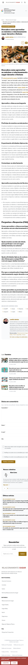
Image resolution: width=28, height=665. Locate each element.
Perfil (14, 334)
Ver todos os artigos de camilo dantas (18, 337)
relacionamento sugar (10, 78)
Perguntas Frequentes (8, 632)
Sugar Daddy (5, 604)
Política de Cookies (6, 655)
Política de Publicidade (17, 655)
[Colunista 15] (23, 488)
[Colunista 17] (25, 488)
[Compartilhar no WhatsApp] (26, 43)
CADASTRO (6, 663)
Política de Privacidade (7, 645)
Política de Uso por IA (18, 645)
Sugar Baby (19, 334)
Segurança (4, 616)
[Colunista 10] (17, 488)
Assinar (22, 554)
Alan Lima (13, 472)
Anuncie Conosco (6, 581)
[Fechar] (26, 11)
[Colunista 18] (26, 488)
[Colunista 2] (8, 488)
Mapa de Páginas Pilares (8, 624)
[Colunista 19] (27, 488)
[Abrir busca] (25, 2)
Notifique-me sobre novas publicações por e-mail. (15, 457)
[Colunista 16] (24, 488)
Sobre (3, 589)
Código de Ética (5, 651)
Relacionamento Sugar (11, 19)
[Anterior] (4, 488)
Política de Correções (6, 648)
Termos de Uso (14, 651)
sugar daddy (22, 87)
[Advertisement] (20, 10)
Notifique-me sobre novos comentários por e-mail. (16, 452)
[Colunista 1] (7, 488)
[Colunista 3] (9, 488)
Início (2, 19)
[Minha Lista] (21, 2)
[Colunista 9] (16, 488)
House (23, 334)
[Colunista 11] (18, 488)
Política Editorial (16, 648)
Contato (4, 585)
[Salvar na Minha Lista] (22, 43)
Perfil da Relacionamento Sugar (10, 592)
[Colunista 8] (15, 488)
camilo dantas (9, 37)
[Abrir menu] (3, 2)
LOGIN (14, 663)
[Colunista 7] (14, 488)
